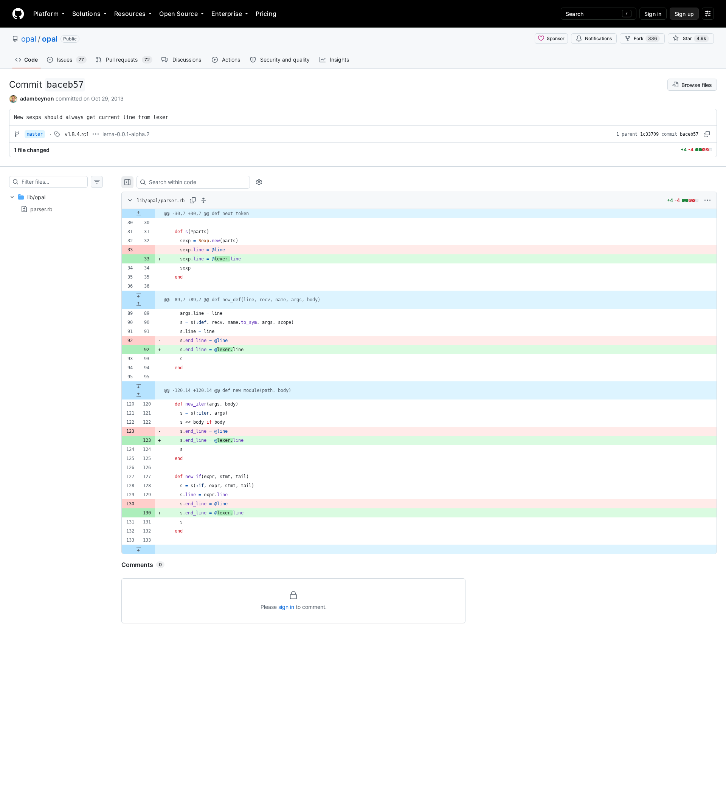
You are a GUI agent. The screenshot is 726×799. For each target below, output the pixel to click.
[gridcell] (419, 213)
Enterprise (226, 13)
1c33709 (649, 134)
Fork (645, 38)
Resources (130, 13)
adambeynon (37, 98)
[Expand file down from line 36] (138, 295)
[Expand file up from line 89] (138, 304)
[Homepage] (18, 14)
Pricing (266, 13)
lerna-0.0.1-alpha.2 (125, 134)
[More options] (707, 200)
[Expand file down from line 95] (138, 385)
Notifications (598, 38)
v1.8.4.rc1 (77, 134)
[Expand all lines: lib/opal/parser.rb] (203, 200)
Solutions (86, 13)
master (35, 134)
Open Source (178, 13)
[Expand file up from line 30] (138, 213)
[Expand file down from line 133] (138, 549)
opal (28, 38)
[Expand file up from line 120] (138, 395)
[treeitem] (56, 203)
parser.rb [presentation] (41, 209)
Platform (46, 13)
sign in (286, 607)
